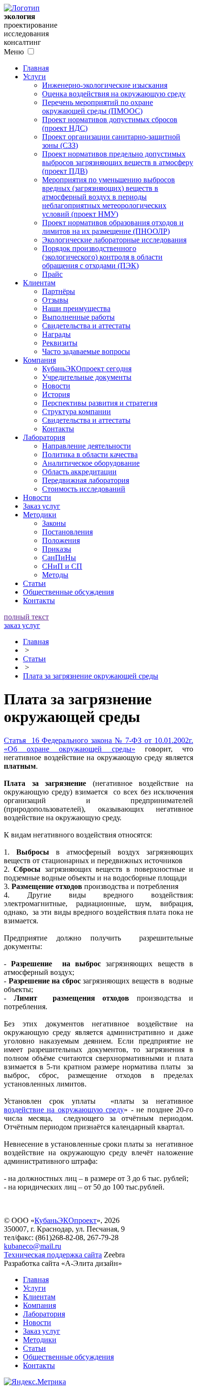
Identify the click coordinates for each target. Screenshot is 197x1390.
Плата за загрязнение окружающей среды (90, 676)
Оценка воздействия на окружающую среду (114, 94)
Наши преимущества (76, 308)
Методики (39, 515)
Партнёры (58, 291)
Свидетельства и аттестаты (86, 326)
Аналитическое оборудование (91, 463)
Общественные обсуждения (68, 592)
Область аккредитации (79, 472)
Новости (56, 386)
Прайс (52, 274)
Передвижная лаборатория (85, 480)
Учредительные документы (86, 377)
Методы (55, 575)
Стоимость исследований (83, 489)
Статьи (34, 583)
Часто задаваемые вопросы (86, 351)
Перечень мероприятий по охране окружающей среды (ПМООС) (97, 106)
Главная (36, 68)
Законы (54, 523)
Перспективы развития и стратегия (99, 403)
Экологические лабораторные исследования (114, 240)
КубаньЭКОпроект (65, 1220)
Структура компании (76, 412)
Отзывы (55, 300)
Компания (39, 360)
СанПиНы (59, 558)
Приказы (56, 549)
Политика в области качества (90, 454)
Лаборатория (44, 437)
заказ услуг (22, 625)
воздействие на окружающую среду (64, 1110)
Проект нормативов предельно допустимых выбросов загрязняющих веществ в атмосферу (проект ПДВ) (117, 162)
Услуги (34, 77)
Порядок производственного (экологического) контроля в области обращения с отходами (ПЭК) (102, 257)
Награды (56, 334)
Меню (14, 52)
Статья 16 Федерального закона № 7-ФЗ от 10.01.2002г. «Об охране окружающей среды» (98, 744)
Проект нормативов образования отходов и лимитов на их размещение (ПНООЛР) (113, 227)
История (56, 394)
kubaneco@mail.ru (32, 1246)
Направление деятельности (86, 446)
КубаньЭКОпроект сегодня (86, 369)
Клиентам (39, 283)
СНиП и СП (62, 566)
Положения (61, 540)
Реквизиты (59, 343)
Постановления (67, 532)
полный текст (26, 617)
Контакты (58, 429)
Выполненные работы (78, 317)
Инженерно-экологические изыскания (104, 85)
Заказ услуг (41, 506)
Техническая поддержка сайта (53, 1255)
